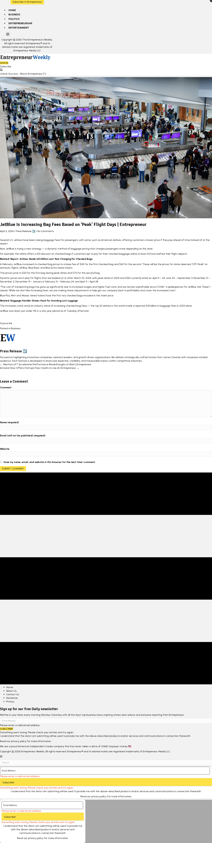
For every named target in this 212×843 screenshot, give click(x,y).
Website (4, 448)
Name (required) (9, 422)
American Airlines (111, 240)
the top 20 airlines (101, 305)
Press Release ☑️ (25, 231)
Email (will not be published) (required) (22, 435)
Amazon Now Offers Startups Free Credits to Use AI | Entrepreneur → (39, 367)
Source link (6, 323)
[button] (8, 34)
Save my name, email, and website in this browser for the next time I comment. (49, 462)
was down (14, 310)
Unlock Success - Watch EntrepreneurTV (23, 73)
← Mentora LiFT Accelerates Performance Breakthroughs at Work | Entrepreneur (45, 364)
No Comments (45, 231)
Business (15, 328)
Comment (5, 387)
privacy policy (18, 741)
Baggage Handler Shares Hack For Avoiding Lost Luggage (44, 300)
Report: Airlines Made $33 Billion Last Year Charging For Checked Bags (51, 258)
